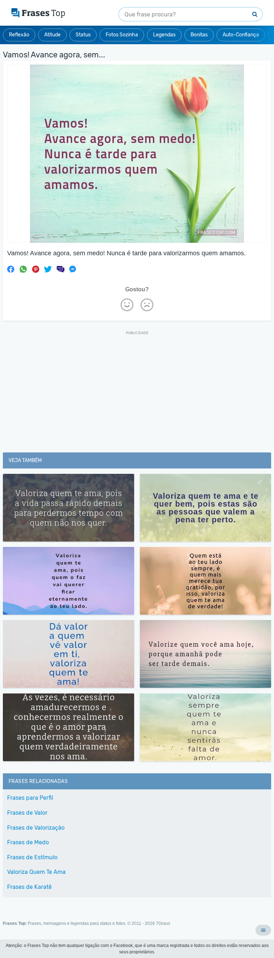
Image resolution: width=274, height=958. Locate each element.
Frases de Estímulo (32, 857)
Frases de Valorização (36, 827)
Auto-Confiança (241, 35)
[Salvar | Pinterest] (35, 269)
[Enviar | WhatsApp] (23, 269)
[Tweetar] (47, 269)
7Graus (163, 923)
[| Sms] (60, 269)
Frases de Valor (27, 812)
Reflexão (19, 35)
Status (83, 35)
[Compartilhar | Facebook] (10, 269)
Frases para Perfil (30, 797)
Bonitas (199, 35)
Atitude (52, 35)
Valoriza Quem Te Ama (36, 872)
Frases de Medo (28, 842)
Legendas (164, 35)
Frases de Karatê (29, 886)
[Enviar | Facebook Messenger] (72, 269)
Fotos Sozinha (122, 35)
